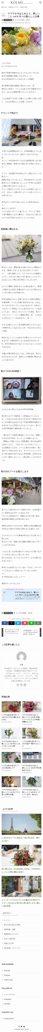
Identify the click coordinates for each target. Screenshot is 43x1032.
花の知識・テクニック (12, 948)
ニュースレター (9, 994)
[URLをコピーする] (38, 623)
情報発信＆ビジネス (11, 934)
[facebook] (21, 685)
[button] (5, 623)
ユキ (21, 664)
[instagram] (25, 685)
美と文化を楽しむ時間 (12, 925)
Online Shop (8, 980)
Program (7, 975)
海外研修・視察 (9, 929)
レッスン (7, 920)
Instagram (7, 999)
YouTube (7, 1004)
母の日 (28, 20)
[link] (18, 685)
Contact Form (9, 1018)
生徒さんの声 (9, 943)
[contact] (24, 1027)
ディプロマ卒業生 (19, 20)
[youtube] (21, 1027)
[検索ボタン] (40, 2)
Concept (7, 970)
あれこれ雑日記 (9, 939)
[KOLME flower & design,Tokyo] (22, 2)
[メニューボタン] (2, 2)
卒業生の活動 (7, 20)
